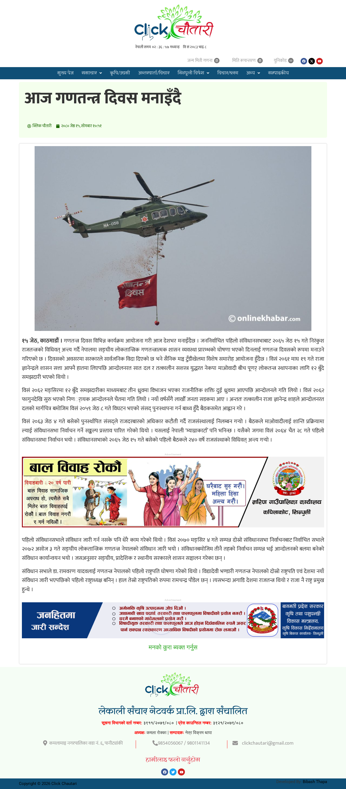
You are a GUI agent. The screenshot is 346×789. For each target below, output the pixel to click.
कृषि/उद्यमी (120, 73)
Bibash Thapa (315, 781)
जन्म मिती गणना (199, 60)
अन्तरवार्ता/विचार (153, 73)
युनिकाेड (280, 60)
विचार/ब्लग (227, 73)
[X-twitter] (311, 61)
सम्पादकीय (278, 73)
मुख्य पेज (65, 73)
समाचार (89, 73)
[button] (92, 73)
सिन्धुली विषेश (191, 73)
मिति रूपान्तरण (244, 60)
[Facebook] (304, 61)
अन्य (250, 73)
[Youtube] (319, 61)
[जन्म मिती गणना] (216, 60)
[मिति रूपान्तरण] (260, 60)
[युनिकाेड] (291, 60)
